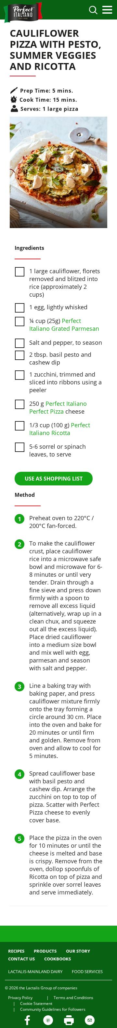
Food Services (87, 971)
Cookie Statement (36, 1003)
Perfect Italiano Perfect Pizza (58, 407)
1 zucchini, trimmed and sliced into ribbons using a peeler (65, 382)
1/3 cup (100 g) (59, 429)
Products (45, 951)
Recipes (16, 951)
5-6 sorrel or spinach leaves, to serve (57, 450)
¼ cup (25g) (64, 324)
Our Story (78, 951)
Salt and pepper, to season (65, 342)
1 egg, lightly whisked (58, 307)
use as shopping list (54, 478)
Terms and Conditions (73, 997)
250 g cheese (58, 407)
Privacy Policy (20, 997)
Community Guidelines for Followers (52, 1009)
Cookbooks (57, 959)
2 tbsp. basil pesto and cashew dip (60, 358)
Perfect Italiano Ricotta (59, 429)
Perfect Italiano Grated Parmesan (64, 324)
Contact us (21, 959)
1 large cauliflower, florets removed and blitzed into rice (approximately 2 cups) (64, 282)
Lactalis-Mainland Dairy (35, 971)
